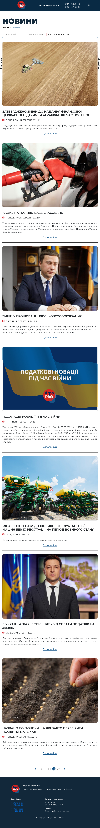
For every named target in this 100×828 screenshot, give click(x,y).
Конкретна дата (56, 34)
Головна (6, 28)
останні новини (35, 34)
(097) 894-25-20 (17, 809)
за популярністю (10, 34)
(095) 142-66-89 (72, 7)
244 (58, 769)
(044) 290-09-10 (17, 811)
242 (49, 769)
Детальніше (50, 133)
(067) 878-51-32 (72, 4)
